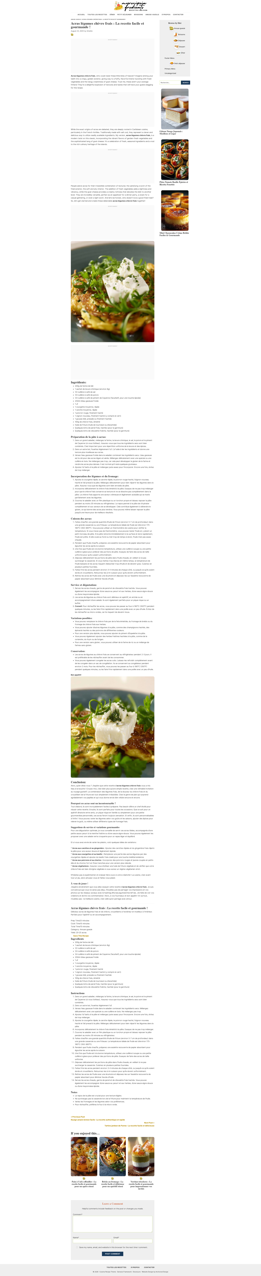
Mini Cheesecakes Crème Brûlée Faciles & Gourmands (174, 234)
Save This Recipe (81, 936)
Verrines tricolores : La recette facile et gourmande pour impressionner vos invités (141, 1185)
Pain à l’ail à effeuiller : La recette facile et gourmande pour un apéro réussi (84, 1184)
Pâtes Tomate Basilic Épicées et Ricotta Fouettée (174, 183)
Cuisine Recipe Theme (108, 1272)
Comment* (77, 1214)
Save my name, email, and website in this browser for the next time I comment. (113, 1247)
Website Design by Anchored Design (155, 1272)
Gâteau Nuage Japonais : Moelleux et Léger (171, 132)
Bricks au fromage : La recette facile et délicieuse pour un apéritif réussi (112, 1184)
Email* (116, 1237)
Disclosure (137, 1272)
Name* (76, 1237)
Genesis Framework (124, 1272)
